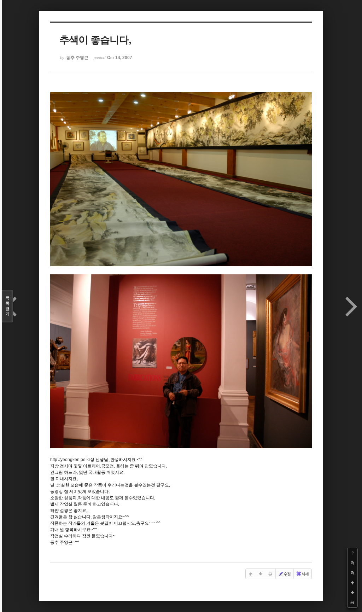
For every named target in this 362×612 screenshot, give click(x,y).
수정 (287, 574)
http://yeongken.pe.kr (70, 459)
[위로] (352, 583)
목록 (7, 306)
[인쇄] (352, 602)
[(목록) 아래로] (352, 593)
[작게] (352, 573)
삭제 (305, 574)
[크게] (352, 563)
